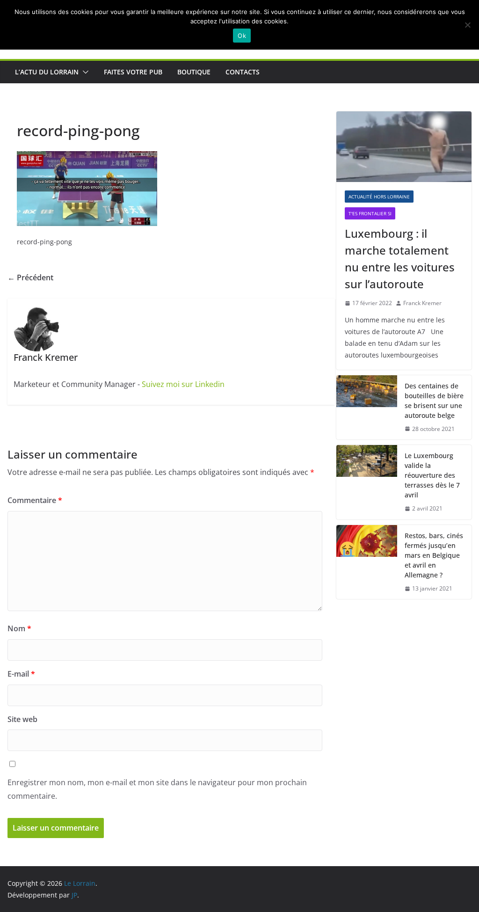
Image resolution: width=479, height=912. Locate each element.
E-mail (21, 674)
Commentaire (34, 500)
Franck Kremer (422, 303)
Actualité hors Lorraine (379, 196)
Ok (242, 35)
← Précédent (30, 277)
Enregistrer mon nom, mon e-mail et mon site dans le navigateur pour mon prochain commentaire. (157, 789)
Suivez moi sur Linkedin (183, 384)
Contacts (242, 71)
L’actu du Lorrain (47, 71)
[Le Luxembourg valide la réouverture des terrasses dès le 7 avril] (366, 482)
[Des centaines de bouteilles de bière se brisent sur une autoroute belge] (366, 407)
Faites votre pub (133, 71)
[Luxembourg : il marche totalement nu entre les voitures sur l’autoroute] (404, 146)
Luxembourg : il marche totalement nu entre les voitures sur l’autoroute (400, 259)
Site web (22, 719)
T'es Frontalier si (370, 213)
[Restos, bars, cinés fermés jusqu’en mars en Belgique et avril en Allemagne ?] (366, 562)
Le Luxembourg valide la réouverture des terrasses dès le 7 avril (432, 475)
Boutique (193, 71)
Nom (19, 628)
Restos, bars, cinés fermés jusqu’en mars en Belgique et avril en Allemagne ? (434, 555)
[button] (84, 72)
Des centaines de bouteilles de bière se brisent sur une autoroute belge (434, 400)
